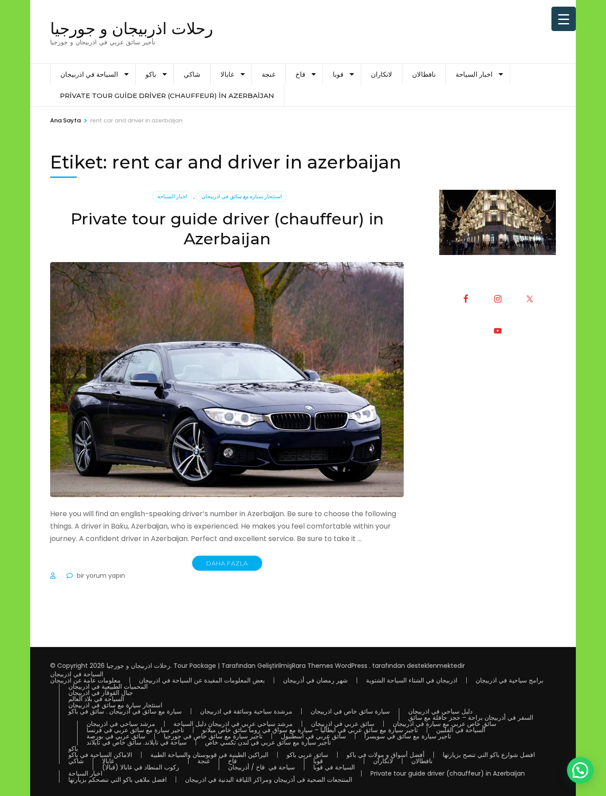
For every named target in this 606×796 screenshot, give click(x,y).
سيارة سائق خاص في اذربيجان (350, 711)
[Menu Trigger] (563, 19)
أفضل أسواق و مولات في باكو (385, 754)
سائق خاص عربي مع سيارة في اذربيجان (444, 723)
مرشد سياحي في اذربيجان (121, 723)
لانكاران (381, 74)
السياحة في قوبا (334, 767)
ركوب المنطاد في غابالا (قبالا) (140, 767)
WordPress (351, 665)
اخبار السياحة (474, 74)
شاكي (192, 74)
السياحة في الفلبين (460, 729)
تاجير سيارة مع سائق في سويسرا (407, 736)
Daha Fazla (227, 563)
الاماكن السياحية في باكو (100, 754)
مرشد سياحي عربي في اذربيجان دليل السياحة (233, 723)
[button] (580, 770)
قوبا (338, 74)
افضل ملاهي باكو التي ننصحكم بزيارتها (117, 779)
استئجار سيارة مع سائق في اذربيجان (241, 196)
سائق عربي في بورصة (116, 736)
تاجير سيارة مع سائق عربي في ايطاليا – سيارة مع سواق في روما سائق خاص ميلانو (310, 729)
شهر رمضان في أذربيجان (315, 680)
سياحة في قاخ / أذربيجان (261, 767)
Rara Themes (312, 665)
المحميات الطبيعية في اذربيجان (108, 686)
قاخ (300, 74)
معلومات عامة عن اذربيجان (85, 680)
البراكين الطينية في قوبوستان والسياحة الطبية (209, 754)
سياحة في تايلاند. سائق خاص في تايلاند (137, 742)
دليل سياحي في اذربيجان (440, 711)
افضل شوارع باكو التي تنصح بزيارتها (489, 754)
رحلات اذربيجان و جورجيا (131, 28)
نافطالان (424, 74)
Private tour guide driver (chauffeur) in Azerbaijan (167, 95)
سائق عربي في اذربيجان (342, 723)
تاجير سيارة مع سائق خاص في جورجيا (213, 736)
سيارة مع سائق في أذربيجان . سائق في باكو (125, 711)
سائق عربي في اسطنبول (313, 736)
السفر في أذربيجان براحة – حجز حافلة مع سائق (470, 717)
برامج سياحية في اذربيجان (509, 680)
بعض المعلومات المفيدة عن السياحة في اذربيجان (202, 680)
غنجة (268, 74)
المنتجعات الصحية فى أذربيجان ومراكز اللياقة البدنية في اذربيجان (268, 779)
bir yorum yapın (100, 575)
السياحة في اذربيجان (89, 74)
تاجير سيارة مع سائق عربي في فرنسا (135, 729)
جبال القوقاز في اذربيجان (100, 692)
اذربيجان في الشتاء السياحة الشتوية (411, 680)
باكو (151, 74)
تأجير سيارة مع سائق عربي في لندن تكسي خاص (268, 742)
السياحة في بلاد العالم (96, 698)
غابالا (227, 74)
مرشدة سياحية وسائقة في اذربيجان (246, 711)
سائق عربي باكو (307, 754)
